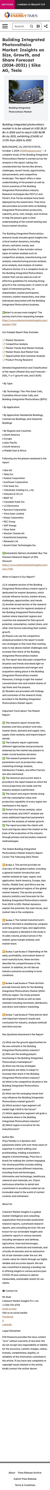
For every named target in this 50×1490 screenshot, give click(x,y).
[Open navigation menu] (5, 26)
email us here (9, 1308)
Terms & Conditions (25, 1485)
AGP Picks (7, 4)
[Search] (31, 26)
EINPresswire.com (30, 150)
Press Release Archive (29, 1472)
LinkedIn (7, 1324)
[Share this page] (46, 26)
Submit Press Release (25, 1478)
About (12, 1472)
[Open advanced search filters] (38, 26)
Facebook (7, 1316)
